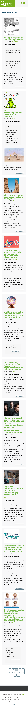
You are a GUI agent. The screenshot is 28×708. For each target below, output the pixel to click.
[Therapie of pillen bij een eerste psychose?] (11, 26)
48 (23, 672)
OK (14, 704)
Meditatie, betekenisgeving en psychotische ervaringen (13, 113)
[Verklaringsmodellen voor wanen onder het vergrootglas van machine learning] (11, 302)
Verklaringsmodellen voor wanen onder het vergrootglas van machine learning (14, 314)
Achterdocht (15, 495)
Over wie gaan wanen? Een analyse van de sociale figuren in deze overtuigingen (13, 254)
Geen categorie (15, 553)
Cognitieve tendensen (17, 622)
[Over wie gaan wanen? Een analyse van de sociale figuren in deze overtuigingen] (11, 242)
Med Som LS (17, 41)
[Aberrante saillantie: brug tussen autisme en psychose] (11, 185)
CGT (13, 41)
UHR (14, 200)
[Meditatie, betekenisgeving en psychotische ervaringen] (11, 100)
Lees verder (19, 87)
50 (18, 675)
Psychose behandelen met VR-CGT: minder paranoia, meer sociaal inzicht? (13, 490)
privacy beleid (24, 695)
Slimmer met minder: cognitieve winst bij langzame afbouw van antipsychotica (14, 548)
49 (15, 675)
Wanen (13, 118)
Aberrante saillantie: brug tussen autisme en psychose (13, 197)
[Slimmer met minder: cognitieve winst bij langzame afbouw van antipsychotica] (11, 536)
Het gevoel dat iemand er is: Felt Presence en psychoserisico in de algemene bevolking (13, 366)
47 (19, 672)
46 (16, 672)
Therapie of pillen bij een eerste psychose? (14, 39)
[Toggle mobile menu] (24, 3)
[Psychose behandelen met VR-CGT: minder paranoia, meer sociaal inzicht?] (11, 477)
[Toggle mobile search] (21, 3)
